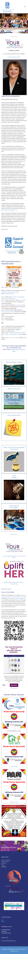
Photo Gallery (14, 507)
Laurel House (14, 766)
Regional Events (5, 861)
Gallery (3, 865)
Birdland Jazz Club (14, 802)
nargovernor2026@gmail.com (10, 210)
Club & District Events (14, 415)
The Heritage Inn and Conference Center (11, 334)
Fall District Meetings (9, 293)
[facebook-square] (3, 921)
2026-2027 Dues (6, 589)
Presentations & (14, 505)
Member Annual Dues (13, 292)
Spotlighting (3, 866)
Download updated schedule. (14, 57)
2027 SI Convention (14, 337)
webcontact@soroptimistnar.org (8, 940)
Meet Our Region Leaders (14, 362)
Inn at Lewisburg (18, 305)
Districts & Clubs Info (14, 388)
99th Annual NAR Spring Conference (18, 332)
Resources (3, 863)
